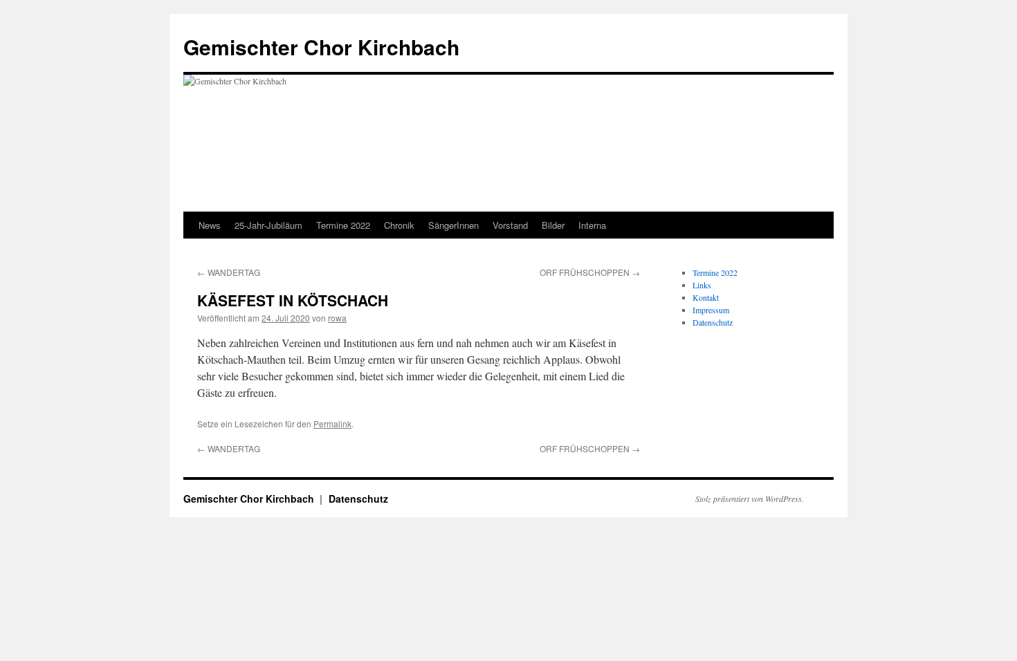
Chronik (399, 225)
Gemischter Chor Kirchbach (321, 47)
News (210, 225)
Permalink (332, 423)
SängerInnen (453, 225)
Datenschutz (713, 322)
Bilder (553, 225)
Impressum (711, 309)
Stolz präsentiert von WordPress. (749, 498)
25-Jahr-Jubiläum (268, 225)
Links (702, 284)
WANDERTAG (228, 272)
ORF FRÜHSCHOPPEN (590, 272)
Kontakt (706, 297)
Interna (592, 225)
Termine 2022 (343, 225)
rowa (337, 318)
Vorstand (510, 225)
